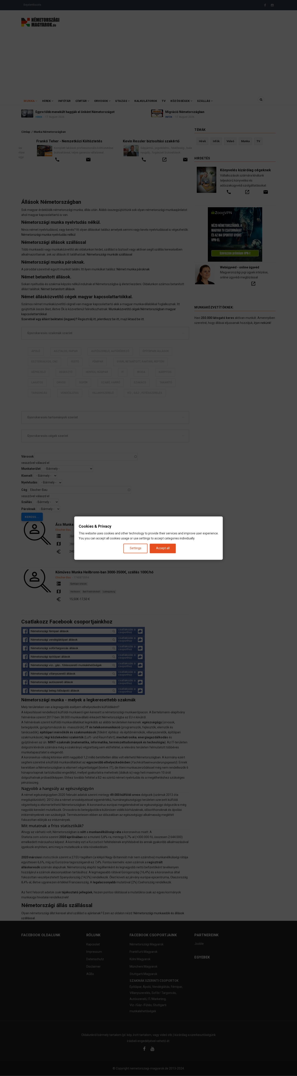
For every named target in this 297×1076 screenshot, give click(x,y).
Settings (135, 548)
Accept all (163, 548)
